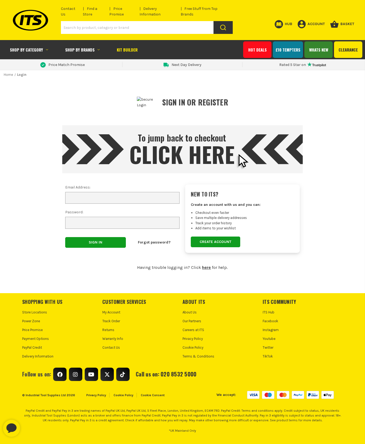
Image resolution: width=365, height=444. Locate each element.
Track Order (111, 321)
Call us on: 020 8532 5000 (166, 374)
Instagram (271, 330)
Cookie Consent (153, 395)
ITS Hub (268, 312)
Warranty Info (112, 339)
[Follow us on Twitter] (107, 374)
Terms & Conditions (198, 356)
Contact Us (111, 347)
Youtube (269, 339)
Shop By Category (26, 50)
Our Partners (192, 321)
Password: (74, 212)
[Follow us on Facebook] (60, 374)
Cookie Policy (193, 347)
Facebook (270, 321)
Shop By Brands (80, 50)
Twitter (268, 347)
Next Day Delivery (186, 64)
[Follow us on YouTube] (91, 374)
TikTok (268, 356)
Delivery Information (37, 356)
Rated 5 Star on (292, 64)
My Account (111, 312)
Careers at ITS (193, 330)
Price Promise (32, 330)
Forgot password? (154, 242)
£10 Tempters (287, 50)
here (206, 267)
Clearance (348, 50)
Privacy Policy (193, 339)
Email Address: (78, 187)
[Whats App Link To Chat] (28, 425)
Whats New (318, 50)
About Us (190, 312)
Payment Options (35, 339)
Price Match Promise (66, 64)
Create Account (215, 241)
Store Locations (34, 312)
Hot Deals (257, 50)
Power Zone (31, 321)
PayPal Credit (32, 347)
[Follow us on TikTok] (123, 374)
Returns (108, 330)
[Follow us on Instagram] (75, 374)
